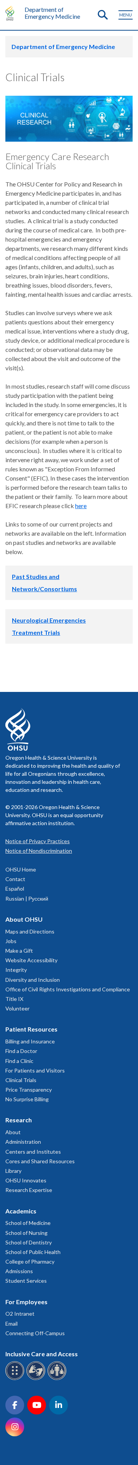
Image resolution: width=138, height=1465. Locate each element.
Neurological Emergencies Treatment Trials (49, 626)
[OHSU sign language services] (37, 1378)
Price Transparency (28, 1089)
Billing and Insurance (30, 1041)
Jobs (10, 941)
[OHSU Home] (11, 13)
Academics (20, 1211)
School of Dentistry (28, 1242)
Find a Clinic (19, 1061)
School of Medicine (28, 1223)
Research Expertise (28, 1190)
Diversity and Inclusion (32, 979)
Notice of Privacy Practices (37, 841)
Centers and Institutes (33, 1151)
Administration (23, 1141)
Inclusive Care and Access (41, 1353)
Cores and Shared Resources (40, 1161)
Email (11, 1323)
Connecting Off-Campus (35, 1333)
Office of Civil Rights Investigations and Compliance (67, 989)
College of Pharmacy (29, 1261)
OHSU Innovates (25, 1180)
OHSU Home (20, 869)
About (13, 1132)
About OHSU (24, 919)
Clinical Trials (20, 1080)
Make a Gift (19, 950)
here (81, 505)
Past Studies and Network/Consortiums (44, 582)
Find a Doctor (21, 1051)
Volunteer (17, 1008)
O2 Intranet (19, 1313)
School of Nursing (26, 1233)
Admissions (19, 1271)
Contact (15, 879)
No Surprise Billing (27, 1099)
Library (13, 1170)
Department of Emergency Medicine (52, 13)
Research (18, 1119)
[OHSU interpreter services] (58, 1378)
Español (14, 888)
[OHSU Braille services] (15, 1378)
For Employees (26, 1301)
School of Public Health (33, 1252)
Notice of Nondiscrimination (38, 850)
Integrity (16, 969)
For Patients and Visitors (35, 1070)
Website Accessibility (31, 960)
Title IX (14, 999)
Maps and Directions (29, 931)
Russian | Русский (26, 898)
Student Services (26, 1280)
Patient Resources (31, 1029)
